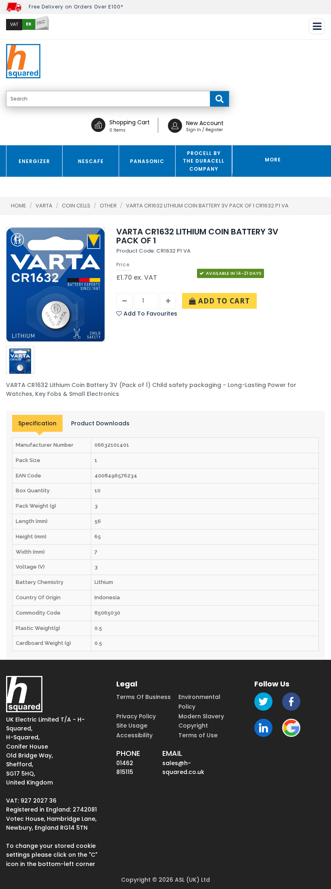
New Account (205, 123)
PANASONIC (147, 161)
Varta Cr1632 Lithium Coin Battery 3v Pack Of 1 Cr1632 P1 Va (207, 205)
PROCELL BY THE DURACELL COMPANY (203, 161)
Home (18, 205)
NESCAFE (91, 161)
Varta (45, 205)
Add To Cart (223, 300)
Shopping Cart (129, 122)
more (273, 159)
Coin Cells (77, 205)
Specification (37, 423)
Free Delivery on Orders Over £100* (76, 6)
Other (109, 205)
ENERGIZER (34, 161)
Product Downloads (100, 423)
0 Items (117, 130)
